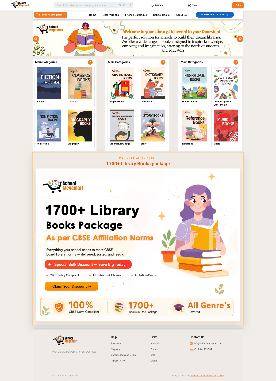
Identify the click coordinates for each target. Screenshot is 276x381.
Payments (116, 343)
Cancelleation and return (123, 355)
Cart (152, 355)
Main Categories (46, 62)
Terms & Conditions (200, 375)
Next (240, 39)
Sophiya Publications (212, 15)
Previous (36, 39)
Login (237, 5)
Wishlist (160, 5)
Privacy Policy (118, 360)
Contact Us (155, 349)
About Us (155, 343)
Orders (153, 360)
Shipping (115, 349)
